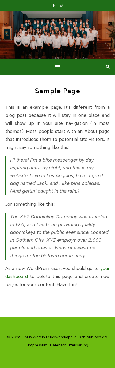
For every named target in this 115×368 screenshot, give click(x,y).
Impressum (38, 345)
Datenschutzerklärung (69, 345)
